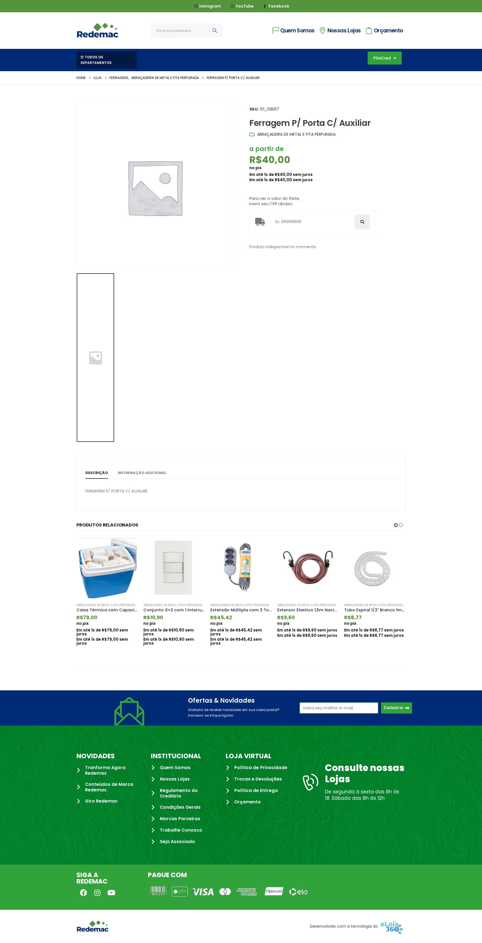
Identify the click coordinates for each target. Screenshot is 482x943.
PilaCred (382, 58)
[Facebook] (83, 892)
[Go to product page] (107, 568)
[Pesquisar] (215, 30)
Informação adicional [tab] (142, 472)
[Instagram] (97, 892)
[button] (395, 525)
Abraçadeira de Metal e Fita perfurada (296, 134)
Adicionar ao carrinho (129, 547)
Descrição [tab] (96, 472)
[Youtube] (111, 892)
